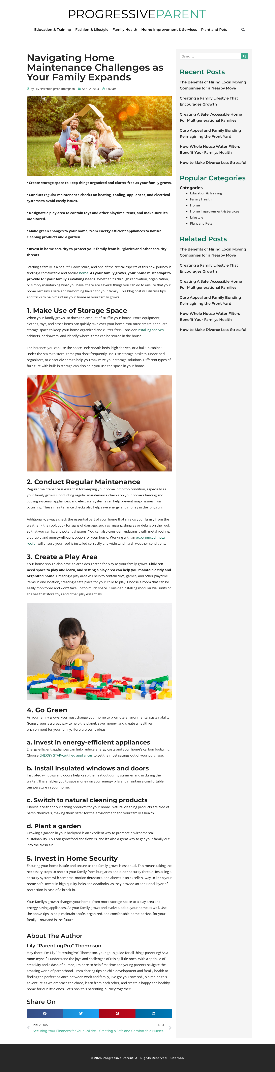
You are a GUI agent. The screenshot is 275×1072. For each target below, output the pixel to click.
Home (195, 205)
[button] (243, 29)
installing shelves (151, 330)
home (83, 273)
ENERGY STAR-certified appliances (66, 755)
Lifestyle (196, 217)
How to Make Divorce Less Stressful (213, 162)
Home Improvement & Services (169, 30)
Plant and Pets (214, 30)
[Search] (244, 56)
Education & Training (52, 30)
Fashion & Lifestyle (92, 30)
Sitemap (177, 1058)
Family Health (125, 30)
